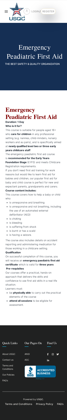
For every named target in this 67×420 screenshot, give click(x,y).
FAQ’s (5, 380)
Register (48, 11)
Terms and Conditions (18, 404)
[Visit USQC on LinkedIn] (48, 360)
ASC (27, 359)
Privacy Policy (44, 404)
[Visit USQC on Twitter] (58, 354)
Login (35, 11)
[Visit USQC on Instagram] (53, 354)
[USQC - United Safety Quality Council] (17, 11)
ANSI (27, 354)
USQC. (40, 399)
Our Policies (8, 374)
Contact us (7, 359)
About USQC (8, 354)
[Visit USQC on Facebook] (48, 354)
